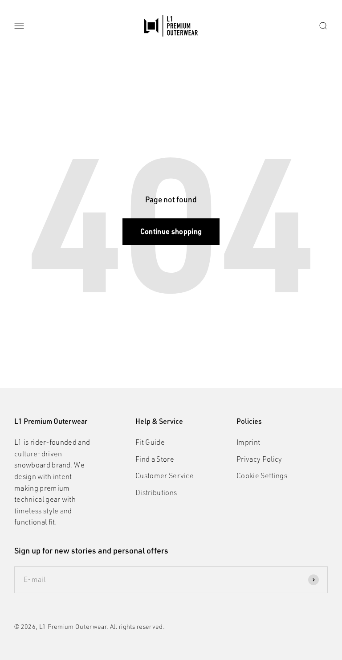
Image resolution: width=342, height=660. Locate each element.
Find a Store (154, 459)
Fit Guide (150, 442)
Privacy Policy (259, 459)
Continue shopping (171, 231)
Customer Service (164, 475)
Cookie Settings (261, 475)
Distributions (156, 492)
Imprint (248, 442)
